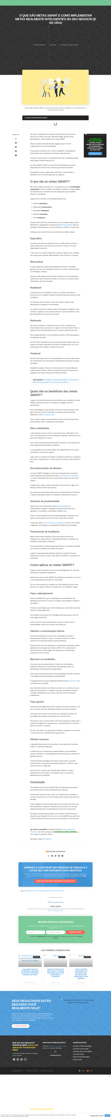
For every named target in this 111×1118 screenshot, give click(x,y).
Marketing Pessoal (51, 891)
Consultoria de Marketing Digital (82, 1046)
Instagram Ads (49, 415)
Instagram (47, 839)
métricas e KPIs (74, 681)
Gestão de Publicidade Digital (81, 1057)
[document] (55, 1096)
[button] (16, 138)
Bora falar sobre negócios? (54, 1042)
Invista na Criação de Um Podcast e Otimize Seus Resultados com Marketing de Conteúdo (55, 972)
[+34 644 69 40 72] (55, 1052)
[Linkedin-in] (21, 1059)
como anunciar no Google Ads (54, 523)
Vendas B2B (61, 891)
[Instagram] (17, 1059)
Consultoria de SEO (78, 1054)
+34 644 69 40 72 (55, 1055)
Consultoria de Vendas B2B (80, 1049)
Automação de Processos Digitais (82, 1051)
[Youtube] (13, 1059)
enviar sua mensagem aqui (56, 1046)
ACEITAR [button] (107, 1115)
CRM (63, 648)
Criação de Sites (77, 1059)
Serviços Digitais (79, 1042)
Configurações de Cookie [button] (97, 1115)
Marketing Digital (66, 225)
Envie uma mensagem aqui (55, 910)
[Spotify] (25, 1059)
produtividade (63, 506)
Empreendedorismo (40, 45)
